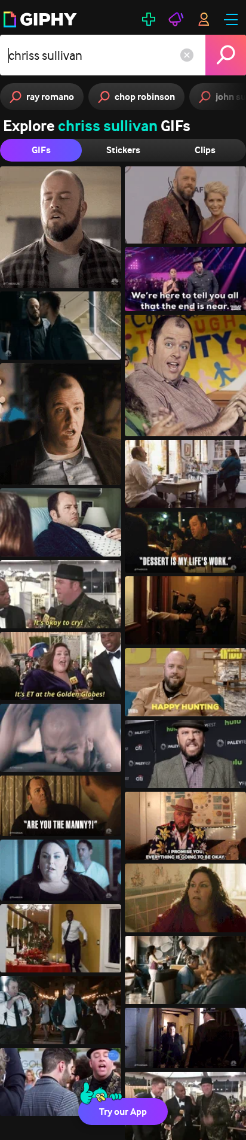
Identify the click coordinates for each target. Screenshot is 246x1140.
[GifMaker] (148, 19)
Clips (205, 150)
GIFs (41, 150)
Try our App (123, 1111)
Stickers (123, 150)
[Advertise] (176, 19)
